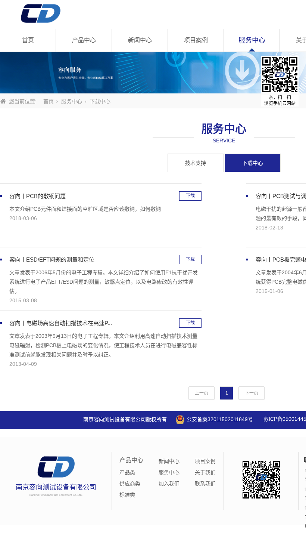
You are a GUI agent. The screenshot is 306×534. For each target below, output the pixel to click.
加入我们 (169, 484)
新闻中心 (140, 40)
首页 (28, 40)
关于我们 (205, 472)
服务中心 (251, 40)
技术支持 (195, 163)
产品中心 (84, 40)
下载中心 (252, 163)
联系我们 (205, 484)
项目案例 (196, 40)
